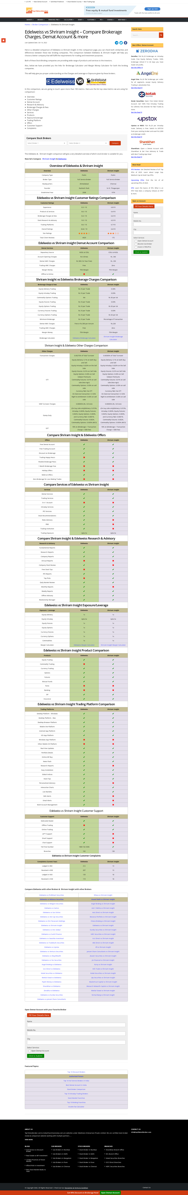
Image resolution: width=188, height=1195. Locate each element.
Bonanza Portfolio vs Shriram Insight (103, 917)
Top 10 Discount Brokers (76, 1072)
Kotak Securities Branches (115, 1158)
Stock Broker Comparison (76, 1089)
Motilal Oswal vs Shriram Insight (103, 991)
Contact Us (146, 1187)
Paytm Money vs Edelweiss (51, 982)
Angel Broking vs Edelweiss (51, 964)
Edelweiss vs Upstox (51, 947)
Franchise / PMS (53, 20)
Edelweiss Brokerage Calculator (84, 338)
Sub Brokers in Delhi (60, 1154)
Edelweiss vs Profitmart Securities (51, 895)
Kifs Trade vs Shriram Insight (103, 969)
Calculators (68, 20)
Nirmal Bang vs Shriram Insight (103, 995)
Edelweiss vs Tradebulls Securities (51, 943)
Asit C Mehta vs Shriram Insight (103, 908)
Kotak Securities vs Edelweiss (51, 973)
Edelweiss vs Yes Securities (51, 960)
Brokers (40, 20)
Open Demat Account (110, 1193)
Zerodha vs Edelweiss (52, 991)
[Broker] (46, 143)
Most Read (121, 20)
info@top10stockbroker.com (141, 1132)
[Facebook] (125, 43)
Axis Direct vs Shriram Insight (103, 912)
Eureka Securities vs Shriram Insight (103, 930)
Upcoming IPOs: (137, 180)
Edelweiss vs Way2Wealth (51, 956)
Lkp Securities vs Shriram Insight (103, 978)
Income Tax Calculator (76, 1107)
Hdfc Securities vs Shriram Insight (103, 934)
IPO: (132, 188)
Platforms (91, 20)
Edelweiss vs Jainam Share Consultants (51, 999)
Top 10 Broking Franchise (76, 1102)
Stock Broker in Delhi (86, 1154)
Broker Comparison (40, 24)
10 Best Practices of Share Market (35, 1160)
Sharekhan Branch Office (115, 1150)
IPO (101, 20)
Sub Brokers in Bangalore (62, 1158)
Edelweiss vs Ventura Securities (51, 951)
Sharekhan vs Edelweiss (51, 986)
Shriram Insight (49, 159)
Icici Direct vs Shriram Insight (103, 938)
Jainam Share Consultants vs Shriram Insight (103, 951)
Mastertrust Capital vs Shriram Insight (103, 982)
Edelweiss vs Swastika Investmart (52, 938)
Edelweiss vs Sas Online (51, 912)
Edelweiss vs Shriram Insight (51, 925)
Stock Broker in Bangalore (88, 1158)
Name (29, 1021)
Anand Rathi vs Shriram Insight (103, 899)
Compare (115, 143)
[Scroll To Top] (184, 1186)
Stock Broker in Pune (86, 1162)
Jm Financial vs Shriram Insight (103, 960)
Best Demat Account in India (76, 1085)
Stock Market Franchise (76, 1098)
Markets (29, 20)
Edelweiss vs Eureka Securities (52, 995)
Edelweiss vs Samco (51, 908)
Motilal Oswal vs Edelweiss (51, 978)
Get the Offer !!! (137, 68)
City (28, 1039)
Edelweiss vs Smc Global (51, 930)
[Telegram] (116, 43)
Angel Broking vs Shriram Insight (103, 904)
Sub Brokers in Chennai (61, 1166)
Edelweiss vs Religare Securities (51, 904)
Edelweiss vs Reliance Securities (52, 899)
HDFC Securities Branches (115, 1166)
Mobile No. (31, 1030)
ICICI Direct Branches (113, 1162)
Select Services (33, 1047)
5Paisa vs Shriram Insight (103, 895)
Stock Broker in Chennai (88, 1166)
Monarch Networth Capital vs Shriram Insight (103, 986)
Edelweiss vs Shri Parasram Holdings (51, 921)
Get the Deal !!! (136, 112)
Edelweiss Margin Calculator (84, 645)
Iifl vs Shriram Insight (103, 947)
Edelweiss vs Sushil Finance (52, 934)
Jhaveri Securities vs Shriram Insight (103, 956)
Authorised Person (76, 1076)
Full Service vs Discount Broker (34, 1150)
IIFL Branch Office (112, 1154)
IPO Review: (135, 169)
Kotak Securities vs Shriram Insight (103, 973)
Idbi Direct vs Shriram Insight (103, 943)
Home (27, 24)
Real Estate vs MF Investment (36, 1156)
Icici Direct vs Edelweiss (51, 969)
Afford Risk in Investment (35, 1165)
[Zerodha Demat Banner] (123, 10)
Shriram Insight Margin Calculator (113, 645)
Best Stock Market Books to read (36, 1170)
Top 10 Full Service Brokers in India (76, 1081)
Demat (80, 20)
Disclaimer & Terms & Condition (76, 1188)
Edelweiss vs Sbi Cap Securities (51, 917)
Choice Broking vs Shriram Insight (103, 921)
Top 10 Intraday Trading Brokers (76, 1094)
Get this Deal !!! (136, 88)
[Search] (161, 35)
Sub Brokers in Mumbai (61, 1150)
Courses (110, 20)
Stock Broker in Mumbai (88, 1150)
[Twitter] (121, 43)
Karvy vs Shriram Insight (103, 964)
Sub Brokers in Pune (60, 1162)
